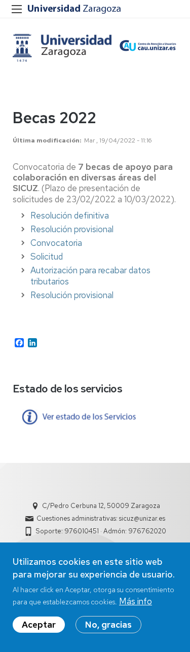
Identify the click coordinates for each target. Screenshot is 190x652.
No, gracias (108, 624)
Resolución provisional (71, 229)
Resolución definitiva (69, 215)
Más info (135, 601)
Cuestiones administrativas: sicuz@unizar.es (100, 518)
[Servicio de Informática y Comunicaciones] (62, 48)
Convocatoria (56, 242)
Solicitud (46, 256)
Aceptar (39, 624)
